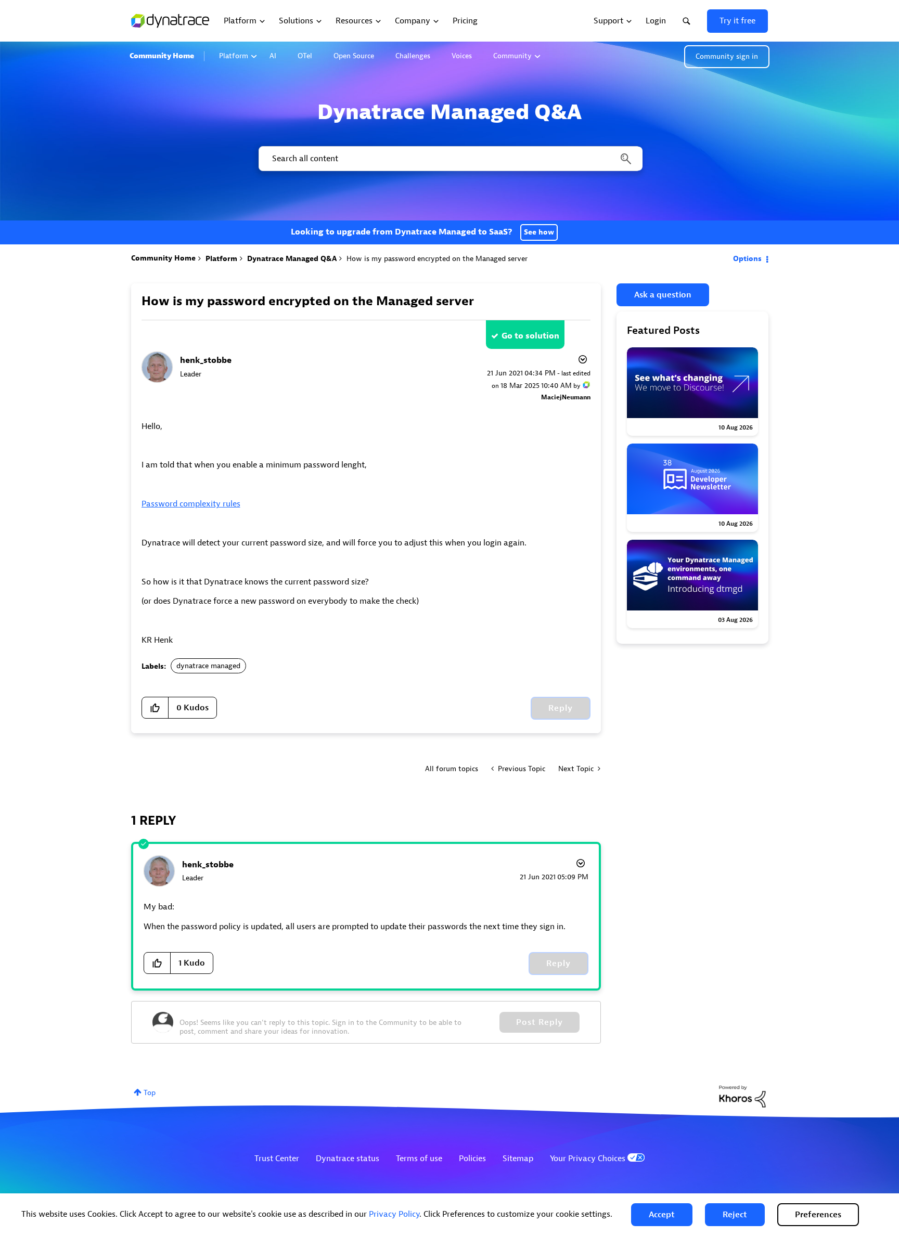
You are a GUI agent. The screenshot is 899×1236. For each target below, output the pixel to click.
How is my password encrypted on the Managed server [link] (437, 258)
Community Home (162, 55)
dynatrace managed (208, 665)
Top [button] (150, 1092)
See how (539, 232)
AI (272, 55)
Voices (462, 55)
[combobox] (450, 158)
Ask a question (662, 295)
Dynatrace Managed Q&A (292, 258)
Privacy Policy (394, 1214)
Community (512, 55)
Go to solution (530, 336)
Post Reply (539, 1022)
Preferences (818, 1214)
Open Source (353, 55)
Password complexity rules (191, 504)
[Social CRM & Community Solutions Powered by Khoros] (742, 1095)
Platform (233, 55)
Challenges (412, 55)
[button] (661, 1214)
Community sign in (727, 56)
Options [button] (747, 258)
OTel (305, 55)
